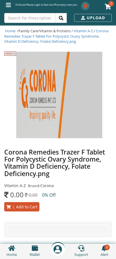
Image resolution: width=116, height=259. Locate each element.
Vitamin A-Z (83, 30)
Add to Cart (24, 206)
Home (10, 30)
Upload (95, 17)
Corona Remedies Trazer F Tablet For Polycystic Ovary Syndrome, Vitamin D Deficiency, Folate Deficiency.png (56, 36)
